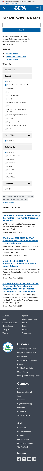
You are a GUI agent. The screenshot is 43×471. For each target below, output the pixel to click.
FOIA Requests (23, 439)
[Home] (20, 7)
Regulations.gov (23, 404)
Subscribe (21, 407)
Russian (25, 329)
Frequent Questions (25, 443)
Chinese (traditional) (10, 323)
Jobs (19, 396)
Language (9, 183)
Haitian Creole (8, 326)
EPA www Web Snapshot (27, 360)
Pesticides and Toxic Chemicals (16, 199)
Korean (24, 326)
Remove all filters (9, 202)
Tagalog (5, 333)
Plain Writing (22, 372)
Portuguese (6, 329)
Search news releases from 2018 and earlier (16, 58)
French (24, 323)
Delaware (8, 196)
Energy (30, 196)
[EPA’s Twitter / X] (24, 459)
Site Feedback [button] (22, 447)
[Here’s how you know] (21, 2)
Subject (8, 76)
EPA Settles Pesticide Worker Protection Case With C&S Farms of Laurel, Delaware (19, 263)
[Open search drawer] (4, 8)
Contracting (22, 356)
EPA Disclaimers (24, 432)
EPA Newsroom (12, 54)
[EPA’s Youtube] (29, 459)
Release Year (10, 70)
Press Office (10, 135)
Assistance (6, 316)
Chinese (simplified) (29, 319)
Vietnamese (26, 333)
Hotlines (20, 435)
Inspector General (24, 392)
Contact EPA (22, 428)
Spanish (25, 316)
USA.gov (20, 411)
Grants (20, 364)
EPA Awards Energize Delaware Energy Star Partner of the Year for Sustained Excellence (21, 218)
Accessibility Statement (26, 349)
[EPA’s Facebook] (19, 459)
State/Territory (11, 147)
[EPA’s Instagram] (34, 459)
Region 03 (20, 196)
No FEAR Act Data (25, 368)
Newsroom (21, 400)
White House (22, 415)
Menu (37, 7)
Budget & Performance (26, 353)
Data (19, 388)
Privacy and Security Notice (28, 376)
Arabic (5, 319)
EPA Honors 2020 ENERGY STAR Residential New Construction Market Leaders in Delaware (20, 240)
